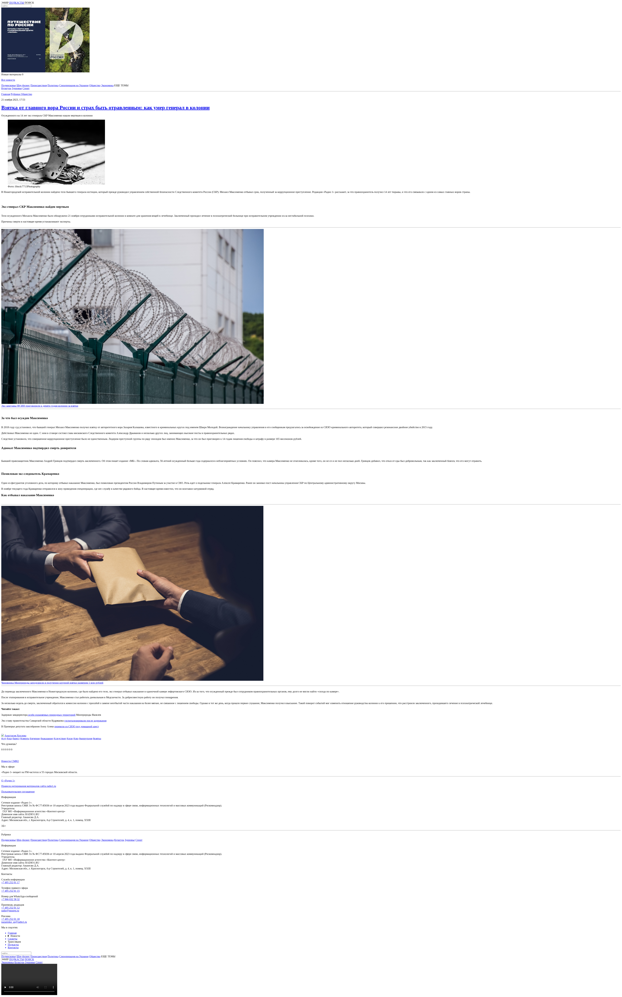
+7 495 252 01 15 (10, 890)
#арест (16, 738)
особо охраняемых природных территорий (51, 714)
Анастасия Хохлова (15, 735)
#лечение (35, 738)
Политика (52, 85)
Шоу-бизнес (23, 85)
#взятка (97, 738)
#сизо (70, 738)
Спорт (26, 88)
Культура (6, 88)
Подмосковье (8, 85)
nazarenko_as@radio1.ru (14, 922)
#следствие (60, 738)
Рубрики (16, 94)
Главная (5, 94)
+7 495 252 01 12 (10, 907)
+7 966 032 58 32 (10, 899)
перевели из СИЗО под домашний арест (76, 726)
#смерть (24, 738)
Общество (94, 85)
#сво (75, 738)
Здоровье (17, 88)
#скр (9, 738)
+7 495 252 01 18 (10, 919)
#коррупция (85, 738)
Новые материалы (12, 74)
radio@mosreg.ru (10, 910)
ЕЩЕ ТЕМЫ (121, 85)
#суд (3, 738)
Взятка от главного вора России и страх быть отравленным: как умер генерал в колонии (105, 107)
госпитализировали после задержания (85, 720)
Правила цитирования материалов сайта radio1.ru (28, 786)
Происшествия (38, 85)
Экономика (107, 85)
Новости (15, 935)
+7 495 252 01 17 (10, 882)
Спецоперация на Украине (74, 85)
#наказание (46, 738)
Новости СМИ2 (10, 761)
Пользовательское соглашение (18, 791)
